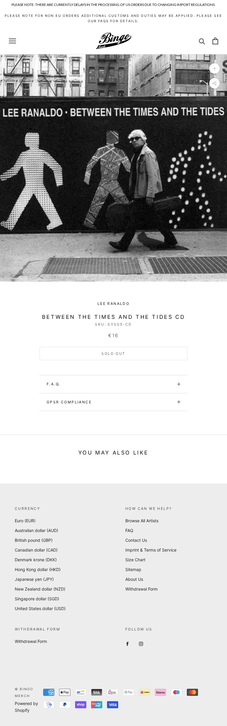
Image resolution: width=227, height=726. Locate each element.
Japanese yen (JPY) (34, 579)
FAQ (129, 530)
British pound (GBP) (34, 540)
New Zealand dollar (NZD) (40, 588)
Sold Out (113, 353)
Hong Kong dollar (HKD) (38, 569)
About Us (134, 579)
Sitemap (133, 569)
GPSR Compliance (69, 402)
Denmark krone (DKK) (36, 559)
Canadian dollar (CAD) (36, 549)
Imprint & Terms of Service (150, 549)
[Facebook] (127, 643)
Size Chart (135, 559)
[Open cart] (215, 41)
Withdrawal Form (141, 588)
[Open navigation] (12, 40)
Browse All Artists (141, 520)
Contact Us (136, 540)
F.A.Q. (53, 384)
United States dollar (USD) (40, 608)
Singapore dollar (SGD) (37, 598)
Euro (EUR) (25, 520)
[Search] (202, 41)
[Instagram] (141, 643)
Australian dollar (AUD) (36, 530)
